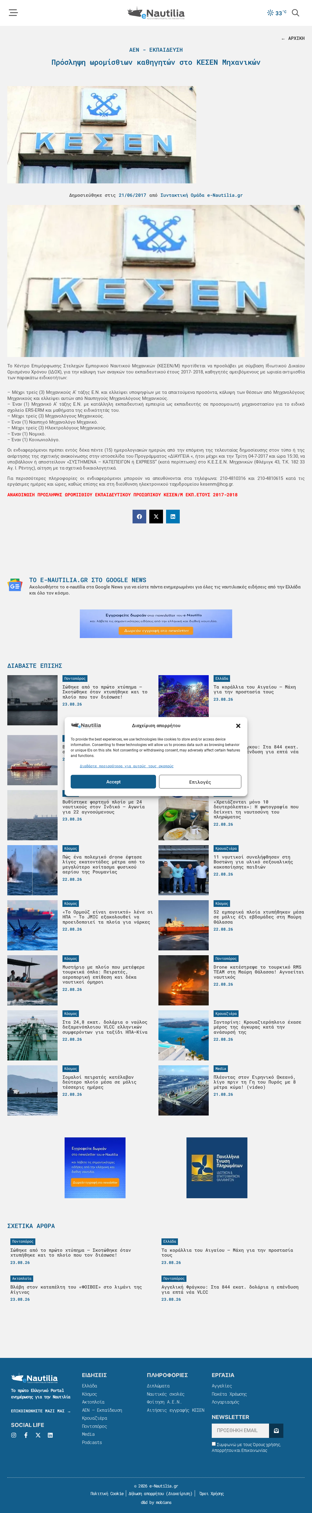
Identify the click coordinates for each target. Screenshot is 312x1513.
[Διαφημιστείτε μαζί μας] (156, 623)
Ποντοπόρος (94, 1426)
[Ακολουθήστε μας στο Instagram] (13, 1435)
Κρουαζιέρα (94, 1418)
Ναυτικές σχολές (165, 1394)
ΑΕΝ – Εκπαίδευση (102, 1410)
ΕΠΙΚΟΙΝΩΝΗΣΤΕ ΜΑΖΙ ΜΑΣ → (41, 1411)
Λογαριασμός (225, 1402)
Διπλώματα (158, 1386)
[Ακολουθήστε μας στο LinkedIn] (50, 1435)
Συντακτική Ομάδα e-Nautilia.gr (202, 195)
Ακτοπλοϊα (93, 1402)
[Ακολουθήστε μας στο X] (38, 1435)
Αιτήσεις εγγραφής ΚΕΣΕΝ (175, 1410)
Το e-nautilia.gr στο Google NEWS (87, 580)
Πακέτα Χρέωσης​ (229, 1394)
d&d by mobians (156, 1502)
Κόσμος (89, 1394)
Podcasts (92, 1442)
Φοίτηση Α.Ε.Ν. (164, 1402)
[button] (238, 726)
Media (88, 1434)
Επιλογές (200, 782)
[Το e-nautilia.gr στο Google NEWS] (15, 584)
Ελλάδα (89, 1386)
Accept (113, 781)
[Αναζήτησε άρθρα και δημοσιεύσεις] (295, 12)
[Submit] (276, 1431)
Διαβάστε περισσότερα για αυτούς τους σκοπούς (127, 765)
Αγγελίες (222, 1386)
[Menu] (13, 12)
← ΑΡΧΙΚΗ (293, 38)
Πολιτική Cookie (105, 1493)
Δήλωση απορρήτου (146, 1493)
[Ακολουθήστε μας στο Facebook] (26, 1435)
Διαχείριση (179, 1493)
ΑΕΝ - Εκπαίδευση (156, 49)
